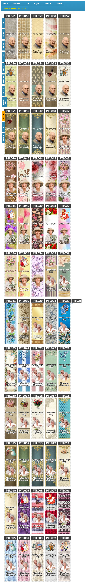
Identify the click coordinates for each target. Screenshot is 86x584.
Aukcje (5, 3)
